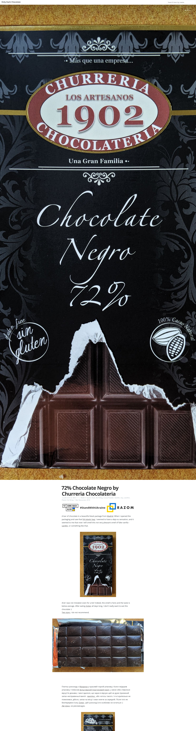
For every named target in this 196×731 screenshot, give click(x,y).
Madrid (110, 516)
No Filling (99, 498)
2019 (88, 500)
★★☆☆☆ (76, 498)
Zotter (88, 606)
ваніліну (91, 696)
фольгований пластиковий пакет (94, 690)
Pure (93, 498)
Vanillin (117, 498)
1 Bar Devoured (80, 500)
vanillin (65, 526)
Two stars (66, 612)
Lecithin (127, 498)
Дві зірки (66, 706)
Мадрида (84, 686)
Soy (122, 498)
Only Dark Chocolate (11, 2)
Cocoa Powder (108, 498)
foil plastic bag (89, 519)
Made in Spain (86, 498)
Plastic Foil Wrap (68, 500)
